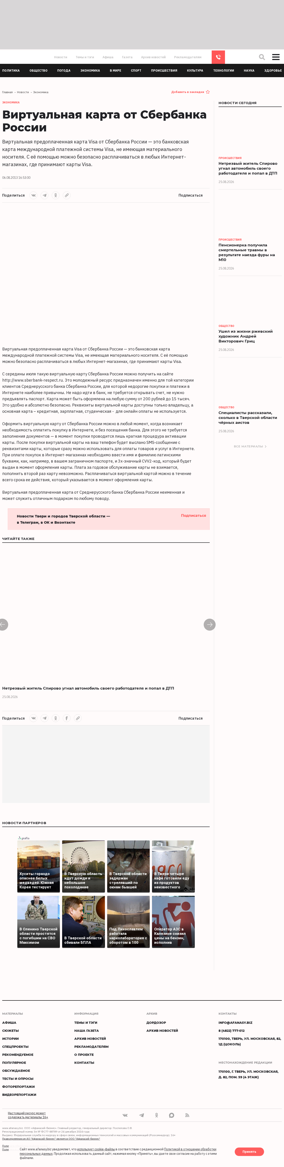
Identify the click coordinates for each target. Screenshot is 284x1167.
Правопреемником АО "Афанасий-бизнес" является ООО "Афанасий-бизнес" (51, 1138)
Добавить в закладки (187, 92)
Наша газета (86, 1030)
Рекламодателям (187, 57)
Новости (60, 57)
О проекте (84, 1054)
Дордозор (156, 1022)
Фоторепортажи (18, 1087)
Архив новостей (153, 57)
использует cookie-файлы (96, 1149)
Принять (249, 1152)
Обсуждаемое (16, 1070)
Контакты (84, 1062)
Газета (127, 57)
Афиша (108, 57)
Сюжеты (10, 1030)
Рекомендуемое (17, 1054)
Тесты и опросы (18, 1078)
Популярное (14, 1062)
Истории (10, 1038)
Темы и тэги (85, 57)
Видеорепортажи (19, 1095)
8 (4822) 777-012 (218, 57)
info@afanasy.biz (235, 1022)
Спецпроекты (15, 1046)
